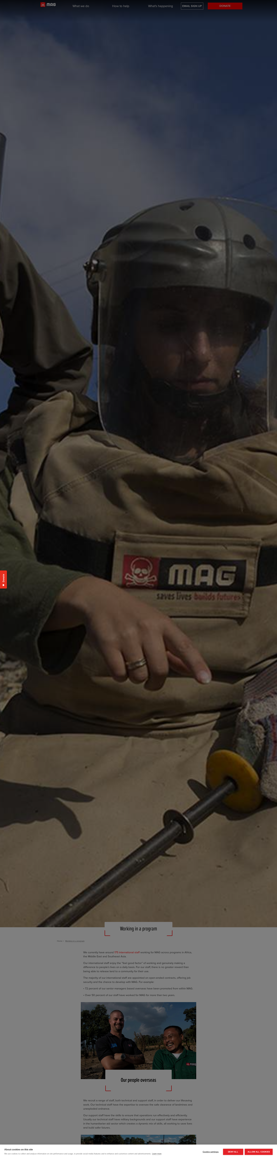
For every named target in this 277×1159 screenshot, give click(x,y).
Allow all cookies (259, 1152)
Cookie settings (211, 1152)
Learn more (156, 1154)
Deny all (233, 1152)
